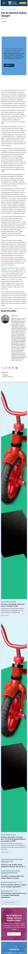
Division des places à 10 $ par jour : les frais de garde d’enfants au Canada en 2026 (13, 839)
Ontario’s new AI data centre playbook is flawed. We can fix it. (13, 865)
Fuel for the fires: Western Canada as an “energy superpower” (13, 886)
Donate (8, 65)
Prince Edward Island (5, 872)
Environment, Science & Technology (16, 859)
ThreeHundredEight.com (12, 279)
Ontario (11, 861)
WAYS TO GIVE (13, 934)
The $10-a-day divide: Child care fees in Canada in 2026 (13, 605)
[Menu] (4, 3)
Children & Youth (9, 601)
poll (18, 251)
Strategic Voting (11, 270)
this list (11, 213)
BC (8, 372)
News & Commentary (11, 9)
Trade (11, 890)
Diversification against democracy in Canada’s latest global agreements (13, 895)
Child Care (3, 601)
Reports (14, 601)
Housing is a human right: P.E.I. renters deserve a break (12, 877)
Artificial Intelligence (5, 859)
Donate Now (23, 3)
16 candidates (9, 287)
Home (2, 9)
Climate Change (4, 882)
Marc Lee (4, 18)
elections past (7, 121)
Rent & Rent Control (14, 872)
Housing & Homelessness (6, 870)
